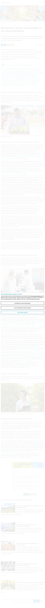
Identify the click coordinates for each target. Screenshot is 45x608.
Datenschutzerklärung (36, 296)
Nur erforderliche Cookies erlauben (22, 308)
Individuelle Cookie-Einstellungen (22, 303)
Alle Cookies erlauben (22, 312)
